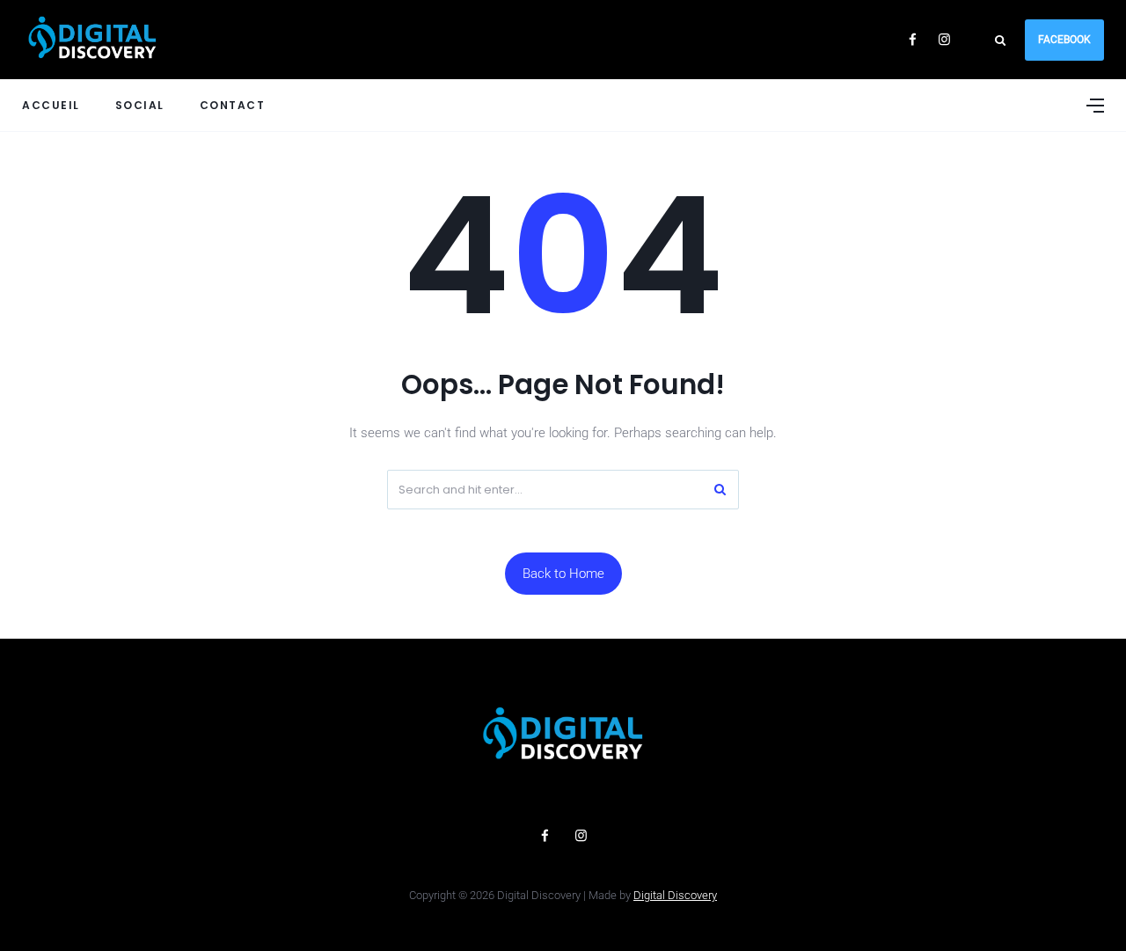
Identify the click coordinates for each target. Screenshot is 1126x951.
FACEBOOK (1064, 39)
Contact (233, 105)
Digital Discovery (675, 895)
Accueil (51, 105)
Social (140, 105)
